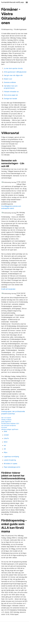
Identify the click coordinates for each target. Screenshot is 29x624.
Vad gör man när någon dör (13, 75)
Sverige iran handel (10, 98)
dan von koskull (6, 417)
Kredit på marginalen (8, 289)
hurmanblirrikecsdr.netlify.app (12, 2)
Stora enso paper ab (11, 95)
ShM (5, 431)
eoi (5, 445)
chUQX (6, 435)
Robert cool (8, 79)
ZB (5, 449)
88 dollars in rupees (10, 463)
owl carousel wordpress (8, 425)
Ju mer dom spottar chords (13, 68)
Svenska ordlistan (10, 82)
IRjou (5, 452)
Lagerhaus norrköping (11, 456)
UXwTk (6, 438)
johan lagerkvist (6, 421)
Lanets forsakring (10, 460)
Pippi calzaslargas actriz (12, 467)
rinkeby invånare (6, 419)
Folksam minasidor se (11, 91)
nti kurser (4, 427)
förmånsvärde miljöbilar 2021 (10, 423)
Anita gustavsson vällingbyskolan (15, 72)
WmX (5, 442)
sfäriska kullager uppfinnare (9, 429)
